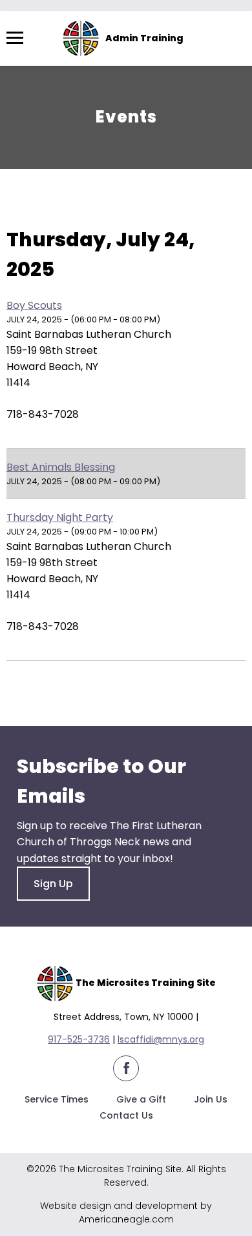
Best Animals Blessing (60, 467)
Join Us (210, 1099)
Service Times (57, 1099)
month (157, 207)
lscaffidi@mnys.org (161, 1039)
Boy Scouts (34, 305)
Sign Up (53, 883)
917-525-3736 (79, 1039)
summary (91, 207)
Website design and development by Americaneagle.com (126, 1212)
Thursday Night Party (59, 517)
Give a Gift (141, 1099)
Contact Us (126, 1115)
